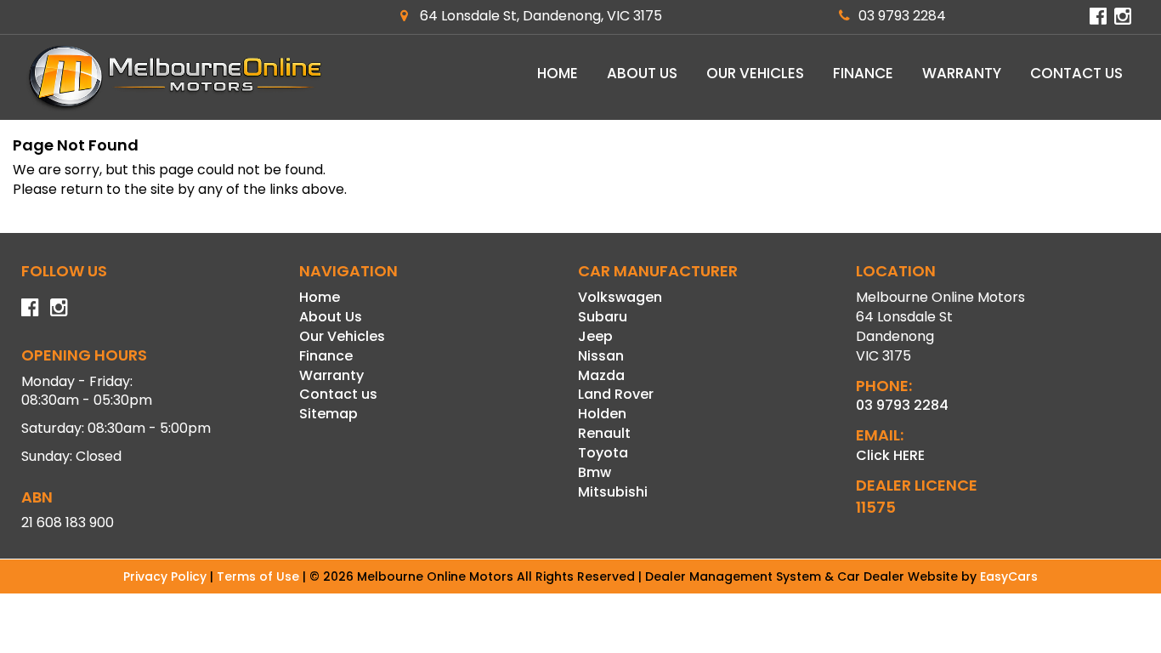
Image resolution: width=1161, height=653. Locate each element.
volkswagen (620, 297)
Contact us (1076, 73)
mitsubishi (613, 492)
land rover (616, 394)
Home (557, 73)
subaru (602, 316)
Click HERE (890, 455)
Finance (863, 73)
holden (602, 413)
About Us (642, 73)
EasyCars (1009, 576)
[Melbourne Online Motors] (174, 77)
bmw (594, 472)
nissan (601, 356)
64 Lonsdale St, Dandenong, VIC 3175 (539, 16)
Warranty (961, 73)
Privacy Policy (166, 576)
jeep (595, 336)
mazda (601, 375)
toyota (603, 453)
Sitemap (328, 413)
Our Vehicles (755, 73)
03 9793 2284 (902, 16)
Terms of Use (260, 576)
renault (604, 433)
